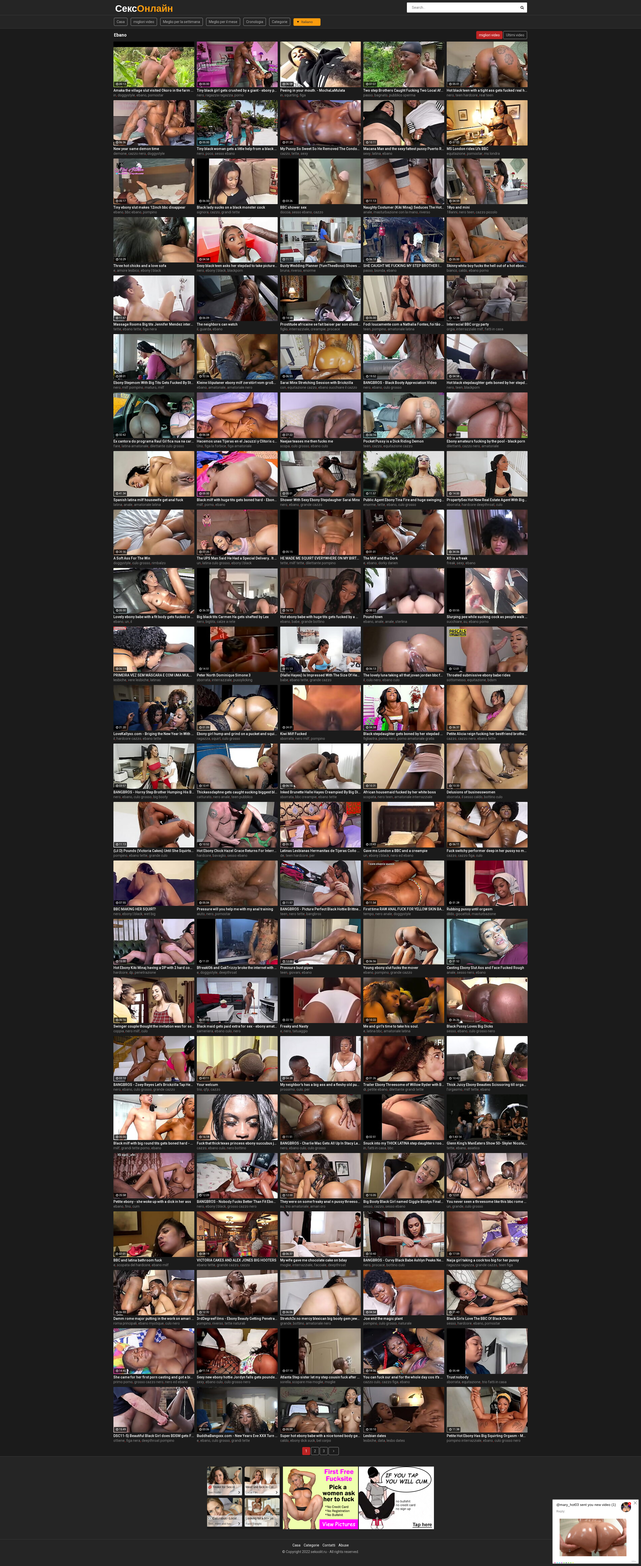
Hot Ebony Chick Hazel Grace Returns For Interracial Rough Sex (237, 851)
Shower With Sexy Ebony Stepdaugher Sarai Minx (320, 500)
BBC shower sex (293, 207)
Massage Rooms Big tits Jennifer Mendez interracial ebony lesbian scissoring (153, 324)
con (283, 387)
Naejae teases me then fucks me (306, 441)
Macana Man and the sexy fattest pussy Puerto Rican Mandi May (403, 149)
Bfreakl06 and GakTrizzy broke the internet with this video (237, 968)
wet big (149, 914)
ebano (387, 154)
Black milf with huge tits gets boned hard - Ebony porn (237, 500)
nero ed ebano (402, 855)
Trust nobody (457, 1377)
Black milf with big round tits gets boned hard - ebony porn (153, 1143)
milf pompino (132, 387)
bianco (452, 270)
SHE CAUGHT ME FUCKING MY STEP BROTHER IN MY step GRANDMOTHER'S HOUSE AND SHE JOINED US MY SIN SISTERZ (403, 266)
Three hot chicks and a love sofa (139, 266)
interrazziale (222, 680)
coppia (118, 1031)
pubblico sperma (402, 95)
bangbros (313, 914)
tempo (368, 914)
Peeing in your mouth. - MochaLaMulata (312, 90)
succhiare (454, 622)
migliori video (143, 22)
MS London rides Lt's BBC (467, 149)
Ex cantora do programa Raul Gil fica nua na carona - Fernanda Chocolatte (153, 441)
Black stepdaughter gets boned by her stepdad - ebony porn (403, 734)
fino (128, 1206)
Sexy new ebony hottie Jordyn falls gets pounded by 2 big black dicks (237, 1377)
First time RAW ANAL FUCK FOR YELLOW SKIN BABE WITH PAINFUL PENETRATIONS (403, 909)
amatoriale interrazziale (413, 797)
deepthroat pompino (158, 1441)
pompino (150, 212)
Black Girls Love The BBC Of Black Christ (479, 1319)
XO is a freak (457, 558)
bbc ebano (133, 212)
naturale (405, 1323)
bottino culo (493, 797)
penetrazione (145, 972)
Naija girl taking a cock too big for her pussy (483, 1260)
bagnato (381, 95)
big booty (160, 797)
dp (131, 972)
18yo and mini (458, 207)
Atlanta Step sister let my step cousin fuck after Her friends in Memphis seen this (320, 1377)
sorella (285, 1382)
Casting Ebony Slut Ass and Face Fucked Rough (485, 968)
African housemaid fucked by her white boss (399, 792)
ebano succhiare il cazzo (337, 387)
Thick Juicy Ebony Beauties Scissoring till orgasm (487, 1085)
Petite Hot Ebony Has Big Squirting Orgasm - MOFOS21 (487, 1436)
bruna (284, 270)
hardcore (204, 855)
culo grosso (393, 387)
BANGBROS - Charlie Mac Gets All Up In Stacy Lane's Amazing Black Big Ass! (320, 1143)
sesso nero (465, 972)
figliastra (370, 739)
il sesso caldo (472, 797)
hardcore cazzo (128, 739)
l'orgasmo (454, 1089)
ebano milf (160, 1265)
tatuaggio (300, 1031)
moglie (285, 1265)
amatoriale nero (239, 387)
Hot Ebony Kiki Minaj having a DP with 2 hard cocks (153, 968)
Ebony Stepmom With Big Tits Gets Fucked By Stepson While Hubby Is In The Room (153, 383)
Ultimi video (515, 35)
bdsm (492, 680)
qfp (206, 1089)
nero (200, 95)
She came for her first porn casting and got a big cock (153, 1377)
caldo (463, 270)
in (114, 95)
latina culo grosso (216, 563)
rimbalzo (159, 563)
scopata (369, 797)
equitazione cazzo (302, 387)
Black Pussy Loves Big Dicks (470, 1026)
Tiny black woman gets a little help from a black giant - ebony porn (237, 149)
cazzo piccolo (486, 212)
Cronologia (254, 22)
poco (209, 154)
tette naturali (235, 1323)
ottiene (119, 1441)
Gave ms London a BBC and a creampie (395, 851)
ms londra (492, 154)
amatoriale (217, 387)
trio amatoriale (297, 1206)
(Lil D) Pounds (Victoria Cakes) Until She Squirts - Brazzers (153, 851)
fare (116, 446)
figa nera (150, 329)
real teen (486, 95)
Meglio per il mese (223, 22)
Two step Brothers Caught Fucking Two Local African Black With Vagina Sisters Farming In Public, (403, 90)
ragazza (203, 739)
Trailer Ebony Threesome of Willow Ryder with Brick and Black (403, 1085)
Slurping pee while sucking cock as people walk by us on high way (487, 617)
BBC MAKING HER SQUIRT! (134, 909)
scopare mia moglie (307, 1382)
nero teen (466, 212)
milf (200, 505)
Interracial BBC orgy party (468, 324)
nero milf (302, 739)
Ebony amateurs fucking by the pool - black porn (486, 441)
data (381, 1441)
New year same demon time (136, 149)
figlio (284, 329)
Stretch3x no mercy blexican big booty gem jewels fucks (320, 1319)
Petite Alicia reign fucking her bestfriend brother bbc (487, 734)
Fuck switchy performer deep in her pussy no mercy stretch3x (487, 851)
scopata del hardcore (133, 1265)
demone (120, 154)
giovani (294, 972)
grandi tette (230, 212)
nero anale (221, 797)
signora (203, 212)
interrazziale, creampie (307, 329)
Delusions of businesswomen (471, 792)
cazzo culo (371, 1382)
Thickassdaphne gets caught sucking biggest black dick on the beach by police (237, 792)
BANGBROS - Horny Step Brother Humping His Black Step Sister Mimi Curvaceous (153, 792)
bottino (298, 1323)
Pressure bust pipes (296, 968)
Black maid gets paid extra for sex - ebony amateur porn (237, 1026)
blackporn (235, 270)
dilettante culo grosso (167, 446)
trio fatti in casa (494, 1382)
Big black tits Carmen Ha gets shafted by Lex (233, 617)
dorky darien (388, 563)
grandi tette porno (135, 1148)
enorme (309, 270)
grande (457, 1206)
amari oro (318, 1206)
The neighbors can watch (217, 324)
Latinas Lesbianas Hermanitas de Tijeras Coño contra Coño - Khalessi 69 (320, 851)
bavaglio (219, 855)
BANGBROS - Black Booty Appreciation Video (400, 383)
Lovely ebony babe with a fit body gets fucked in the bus (153, 617)
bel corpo (323, 1441)
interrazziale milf (469, 329)
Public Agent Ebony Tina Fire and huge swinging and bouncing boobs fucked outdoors (403, 500)
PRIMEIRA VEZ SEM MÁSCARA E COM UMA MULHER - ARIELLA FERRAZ (153, 675)
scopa (285, 446)
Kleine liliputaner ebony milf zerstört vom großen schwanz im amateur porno (237, 383)
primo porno (123, 1382)
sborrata (453, 505)
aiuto (201, 914)
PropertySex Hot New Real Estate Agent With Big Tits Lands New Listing (487, 500)
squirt (216, 739)
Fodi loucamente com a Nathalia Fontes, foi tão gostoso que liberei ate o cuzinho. (403, 324)
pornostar (475, 154)
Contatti (329, 1545)
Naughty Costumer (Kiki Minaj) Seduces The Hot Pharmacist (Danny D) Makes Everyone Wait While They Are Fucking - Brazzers (403, 207)
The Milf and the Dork (380, 558)
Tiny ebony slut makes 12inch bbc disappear (149, 207)
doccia (285, 212)
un (199, 563)
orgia (451, 329)
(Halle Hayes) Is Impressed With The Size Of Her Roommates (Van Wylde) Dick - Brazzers (320, 675)
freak (451, 563)
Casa (121, 22)
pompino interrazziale (464, 1441)
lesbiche (119, 680)
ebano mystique (151, 1323)
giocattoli (463, 914)
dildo (450, 914)
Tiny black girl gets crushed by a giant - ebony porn (237, 90)
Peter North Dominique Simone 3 (224, 675)
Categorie (279, 22)
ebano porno (479, 270)
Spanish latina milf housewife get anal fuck (148, 500)
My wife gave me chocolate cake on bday (313, 1260)
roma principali (125, 1323)
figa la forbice (215, 446)
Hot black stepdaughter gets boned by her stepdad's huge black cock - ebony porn (487, 383)
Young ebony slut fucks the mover (390, 968)
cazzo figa (466, 855)
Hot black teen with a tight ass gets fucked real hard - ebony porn (487, 90)
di (364, 1089)
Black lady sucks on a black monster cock (231, 207)
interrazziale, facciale (309, 1265)
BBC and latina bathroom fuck (137, 1260)
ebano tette (132, 329)
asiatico (473, 1148)
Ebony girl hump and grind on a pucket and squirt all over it (237, 734)
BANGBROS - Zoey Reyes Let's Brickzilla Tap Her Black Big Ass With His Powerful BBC (153, 1085)
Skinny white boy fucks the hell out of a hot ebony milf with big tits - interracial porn (487, 266)
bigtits (210, 622)
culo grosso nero (482, 1031)
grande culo (158, 855)
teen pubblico (242, 797)
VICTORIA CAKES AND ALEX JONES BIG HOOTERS (236, 1260)
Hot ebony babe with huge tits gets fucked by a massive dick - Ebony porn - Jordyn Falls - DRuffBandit (320, 617)
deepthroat (228, 972)
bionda (379, 270)
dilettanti (454, 446)
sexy (304, 154)
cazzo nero (137, 154)
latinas (155, 680)
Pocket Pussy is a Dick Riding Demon (393, 441)
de (282, 855)
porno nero (387, 739)
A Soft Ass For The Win (131, 558)
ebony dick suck (302, 1441)
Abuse (344, 1545)
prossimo (287, 1089)
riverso (424, 212)
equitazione (456, 154)
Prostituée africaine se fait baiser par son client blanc (320, 324)
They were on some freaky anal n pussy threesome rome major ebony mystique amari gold (320, 1202)
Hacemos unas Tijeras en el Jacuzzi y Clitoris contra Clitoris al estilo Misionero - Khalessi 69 (237, 441)
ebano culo (319, 446)
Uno (200, 446)
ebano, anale (373, 622)
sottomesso (456, 680)
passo (368, 95)
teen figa (506, 1265)
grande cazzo (311, 505)
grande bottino (313, 622)
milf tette (296, 563)
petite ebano (378, 1089)
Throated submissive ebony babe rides (479, 675)
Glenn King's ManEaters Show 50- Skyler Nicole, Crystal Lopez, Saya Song (487, 1143)
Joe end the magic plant (383, 1319)
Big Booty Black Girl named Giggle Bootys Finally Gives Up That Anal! (403, 1202)
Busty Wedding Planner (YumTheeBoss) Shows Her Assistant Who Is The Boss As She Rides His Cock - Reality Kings (320, 266)
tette (295, 154)
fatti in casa (494, 329)
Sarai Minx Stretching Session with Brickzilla (316, 383)
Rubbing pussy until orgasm (470, 909)
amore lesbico (128, 270)
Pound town (373, 617)
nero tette (297, 914)
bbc (390, 1148)
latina (376, 154)
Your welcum (207, 1085)
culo (499, 505)
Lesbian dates (374, 1436)
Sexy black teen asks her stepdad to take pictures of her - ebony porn (237, 266)
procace (333, 329)
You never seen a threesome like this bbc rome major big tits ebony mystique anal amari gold (487, 1202)
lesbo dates (396, 1441)
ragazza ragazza (219, 95)
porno (239, 95)
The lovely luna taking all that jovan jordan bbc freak (403, 675)
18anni (452, 212)
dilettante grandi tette (406, 1089)
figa (303, 95)
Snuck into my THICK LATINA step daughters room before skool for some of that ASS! (403, 1143)
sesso (451, 1031)
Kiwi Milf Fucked (293, 734)
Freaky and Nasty (294, 1026)
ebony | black (151, 270)
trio (199, 1089)
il (197, 329)
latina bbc (374, 1031)
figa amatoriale (240, 446)
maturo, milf (154, 387)
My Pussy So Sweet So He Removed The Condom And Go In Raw (320, 149)
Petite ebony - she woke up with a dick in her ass (152, 1202)
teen (367, 329)
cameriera (205, 1031)
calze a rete (226, 622)
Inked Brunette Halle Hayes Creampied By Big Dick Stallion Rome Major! (320, 792)
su (465, 622)
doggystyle (126, 95)
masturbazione (484, 914)
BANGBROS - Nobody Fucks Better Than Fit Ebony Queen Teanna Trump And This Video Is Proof (237, 1202)
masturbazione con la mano (396, 212)
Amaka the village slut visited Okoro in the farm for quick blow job (153, 90)
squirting (291, 95)
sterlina (401, 622)
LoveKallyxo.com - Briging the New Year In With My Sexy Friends (153, 734)
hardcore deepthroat (478, 505)
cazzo (285, 154)
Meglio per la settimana (181, 22)
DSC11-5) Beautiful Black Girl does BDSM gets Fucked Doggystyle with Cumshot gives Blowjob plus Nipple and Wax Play (153, 1436)
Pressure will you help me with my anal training (235, 909)
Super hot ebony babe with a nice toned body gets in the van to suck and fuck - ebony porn (320, 1436)
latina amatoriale (135, 446)
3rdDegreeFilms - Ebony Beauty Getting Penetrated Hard (237, 1319)
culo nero (373, 680)
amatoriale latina (401, 329)
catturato (204, 797)
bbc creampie (306, 797)
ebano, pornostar (150, 95)
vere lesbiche (138, 680)
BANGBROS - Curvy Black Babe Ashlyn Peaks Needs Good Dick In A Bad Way (403, 1260)
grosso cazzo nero (242, 1206)
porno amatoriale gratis (415, 739)
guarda (205, 329)
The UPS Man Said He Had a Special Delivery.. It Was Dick (237, 558)
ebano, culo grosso (401, 505)
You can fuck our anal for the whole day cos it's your (403, 1377)
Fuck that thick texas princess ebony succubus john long (237, 1143)
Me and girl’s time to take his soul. (391, 1026)
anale (367, 212)
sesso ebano (225, 154)
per (312, 855)
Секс (128, 8)
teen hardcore (466, 95)
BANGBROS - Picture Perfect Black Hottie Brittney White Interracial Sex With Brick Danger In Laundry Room (320, 909)
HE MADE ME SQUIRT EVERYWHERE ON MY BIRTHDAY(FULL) (320, 558)
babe (296, 622)
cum (135, 1206)
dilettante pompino (321, 563)
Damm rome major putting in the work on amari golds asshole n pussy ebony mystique (153, 1319)
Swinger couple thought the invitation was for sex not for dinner (153, 1026)
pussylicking (242, 680)
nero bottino (236, 1148)
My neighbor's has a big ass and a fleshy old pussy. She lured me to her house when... (320, 1085)
